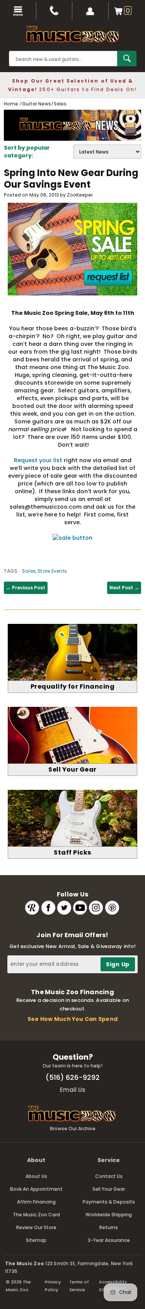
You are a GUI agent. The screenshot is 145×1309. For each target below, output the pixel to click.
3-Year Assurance (109, 1240)
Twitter (64, 908)
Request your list (38, 460)
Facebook (48, 908)
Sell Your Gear (108, 1189)
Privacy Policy (53, 1286)
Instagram (96, 908)
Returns (108, 1227)
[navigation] (18, 10)
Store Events (52, 571)
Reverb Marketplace (32, 908)
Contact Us (109, 1176)
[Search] (126, 58)
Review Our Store (36, 1227)
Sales (29, 571)
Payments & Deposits (109, 1201)
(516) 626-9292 (73, 1077)
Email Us (72, 1090)
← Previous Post (25, 587)
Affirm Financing (36, 1201)
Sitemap (36, 1240)
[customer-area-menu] (90, 10)
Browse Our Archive (73, 1128)
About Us (36, 1176)
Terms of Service (79, 1286)
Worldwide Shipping (108, 1214)
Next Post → (124, 587)
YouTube (80, 908)
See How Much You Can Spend (72, 1019)
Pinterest (112, 908)
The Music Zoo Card (36, 1214)
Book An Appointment (36, 1189)
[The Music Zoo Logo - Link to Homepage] (72, 34)
